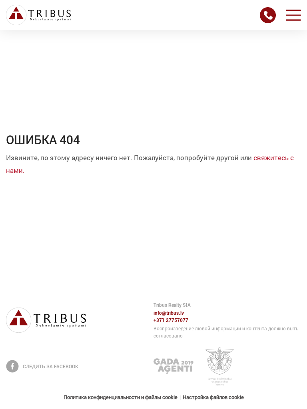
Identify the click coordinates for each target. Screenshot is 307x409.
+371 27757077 (171, 320)
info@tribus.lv (169, 313)
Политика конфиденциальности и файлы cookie (120, 397)
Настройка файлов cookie (213, 397)
